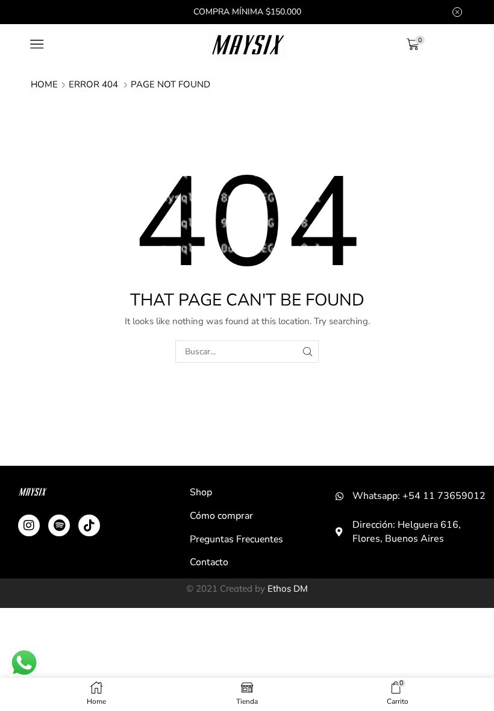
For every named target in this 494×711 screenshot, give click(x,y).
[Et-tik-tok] (89, 525)
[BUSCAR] (307, 351)
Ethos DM (287, 588)
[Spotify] (59, 525)
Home (44, 84)
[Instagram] (29, 525)
